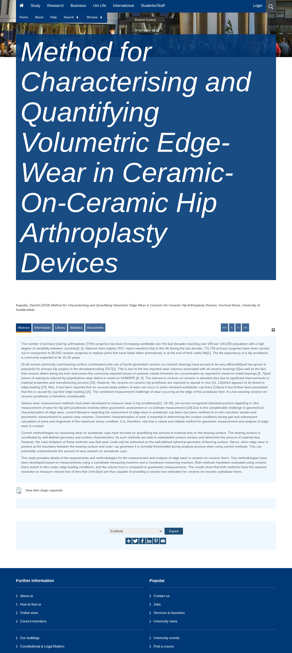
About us (26, 596)
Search (69, 17)
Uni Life (99, 5)
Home (23, 17)
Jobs (157, 604)
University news (165, 621)
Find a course (164, 646)
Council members (33, 621)
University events (167, 638)
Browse (93, 17)
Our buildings (30, 638)
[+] (273, 329)
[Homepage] (21, 6)
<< (224, 327)
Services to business (169, 613)
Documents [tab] (95, 327)
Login (257, 5)
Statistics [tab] (76, 327)
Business (78, 5)
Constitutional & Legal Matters (42, 646)
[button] (271, 6)
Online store (29, 613)
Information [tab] (42, 327)
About (39, 17)
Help (53, 17)
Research (55, 5)
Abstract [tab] (24, 327)
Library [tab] (60, 327)
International (123, 5)
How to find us (30, 604)
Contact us (162, 596)
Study (35, 5)
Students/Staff (153, 5)
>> (245, 327)
